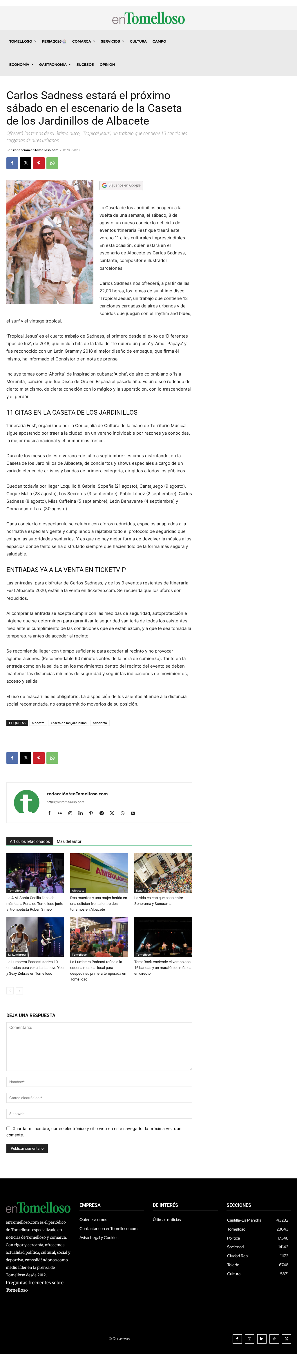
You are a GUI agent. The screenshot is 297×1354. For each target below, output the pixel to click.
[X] (25, 163)
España (141, 890)
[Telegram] (103, 813)
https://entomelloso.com (65, 802)
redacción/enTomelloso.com (36, 150)
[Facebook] (12, 163)
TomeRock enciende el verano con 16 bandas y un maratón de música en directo (162, 968)
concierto (100, 723)
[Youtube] (135, 813)
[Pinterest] (39, 163)
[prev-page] (10, 990)
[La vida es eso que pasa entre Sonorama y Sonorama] (163, 873)
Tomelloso (15, 890)
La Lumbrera (17, 954)
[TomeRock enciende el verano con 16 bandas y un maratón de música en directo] (163, 937)
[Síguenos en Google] (121, 195)
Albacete (78, 890)
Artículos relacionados (30, 841)
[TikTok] (274, 1339)
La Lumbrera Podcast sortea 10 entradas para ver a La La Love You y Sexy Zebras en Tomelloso (35, 968)
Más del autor (69, 841)
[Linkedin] (83, 813)
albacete (38, 723)
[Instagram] (72, 813)
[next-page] (19, 990)
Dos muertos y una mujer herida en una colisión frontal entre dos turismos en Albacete (98, 904)
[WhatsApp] (52, 163)
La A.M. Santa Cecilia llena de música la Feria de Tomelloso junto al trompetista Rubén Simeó (34, 904)
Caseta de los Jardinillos (68, 723)
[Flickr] (62, 813)
